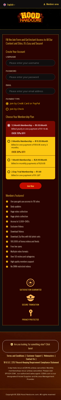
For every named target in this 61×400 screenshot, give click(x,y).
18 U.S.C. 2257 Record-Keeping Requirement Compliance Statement (31, 362)
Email (8, 85)
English (10, 4)
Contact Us (30, 359)
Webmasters (49, 355)
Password (11, 71)
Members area (52, 4)
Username (11, 57)
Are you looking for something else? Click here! (32, 346)
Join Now (30, 186)
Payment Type (13, 99)
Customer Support (34, 355)
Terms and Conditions (15, 355)
